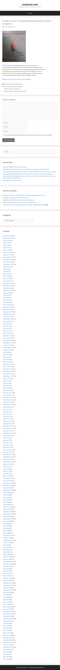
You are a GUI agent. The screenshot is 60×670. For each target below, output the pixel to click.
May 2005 (6, 571)
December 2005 (8, 561)
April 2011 (6, 445)
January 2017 (7, 281)
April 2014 (6, 359)
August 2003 (7, 621)
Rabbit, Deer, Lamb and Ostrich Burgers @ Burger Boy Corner (26, 195)
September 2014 (8, 347)
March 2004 (7, 604)
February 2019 (7, 252)
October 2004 (7, 588)
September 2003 (8, 618)
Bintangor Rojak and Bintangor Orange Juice (22, 202)
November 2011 (8, 428)
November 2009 (8, 485)
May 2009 (6, 500)
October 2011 (7, 431)
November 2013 (8, 371)
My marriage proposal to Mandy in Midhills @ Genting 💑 (30, 205)
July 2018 (6, 269)
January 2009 (7, 509)
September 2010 (8, 462)
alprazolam (7, 86)
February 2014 (7, 364)
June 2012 (6, 412)
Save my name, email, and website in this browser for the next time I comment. (28, 135)
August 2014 (7, 350)
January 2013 (7, 395)
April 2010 (6, 473)
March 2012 (7, 419)
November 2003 (8, 614)
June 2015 (6, 326)
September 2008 (8, 519)
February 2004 (7, 607)
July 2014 (6, 352)
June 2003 (6, 626)
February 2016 (7, 307)
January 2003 (7, 638)
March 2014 (7, 362)
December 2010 (8, 454)
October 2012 (7, 402)
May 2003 (6, 628)
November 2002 (8, 642)
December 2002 (8, 640)
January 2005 (7, 580)
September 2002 (8, 647)
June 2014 (6, 355)
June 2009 (6, 497)
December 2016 (8, 283)
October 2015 (7, 317)
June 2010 (6, 469)
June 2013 (6, 383)
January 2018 (7, 278)
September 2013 (8, 376)
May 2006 (6, 550)
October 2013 (7, 374)
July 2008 (6, 523)
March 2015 (7, 333)
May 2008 (6, 528)
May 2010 (6, 471)
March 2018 (7, 276)
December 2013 (8, 369)
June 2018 (6, 271)
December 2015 (8, 312)
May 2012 (6, 414)
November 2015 (8, 314)
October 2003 (7, 616)
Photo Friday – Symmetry (12, 89)
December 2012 (8, 397)
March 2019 (7, 250)
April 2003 (6, 630)
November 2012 (8, 400)
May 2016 (6, 300)
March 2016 (7, 305)
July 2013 (6, 381)
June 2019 (6, 243)
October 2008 (7, 516)
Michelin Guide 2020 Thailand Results (15, 167)
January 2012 (7, 423)
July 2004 (6, 595)
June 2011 (6, 440)
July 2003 (6, 623)
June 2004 (6, 597)
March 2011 (7, 447)
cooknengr (6, 205)
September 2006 (8, 540)
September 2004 (8, 590)
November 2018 (8, 259)
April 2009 (6, 502)
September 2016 (8, 290)
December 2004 (8, 583)
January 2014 (7, 366)
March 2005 (7, 576)
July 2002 (6, 652)
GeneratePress (40, 667)
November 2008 (8, 514)
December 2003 (8, 611)
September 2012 (8, 404)
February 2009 (7, 507)
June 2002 (6, 654)
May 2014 (6, 357)
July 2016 (6, 295)
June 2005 (6, 569)
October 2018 (7, 262)
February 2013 (7, 393)
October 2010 (7, 459)
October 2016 (7, 288)
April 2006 (6, 552)
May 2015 (6, 328)
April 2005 (6, 573)
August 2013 (7, 378)
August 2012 (7, 407)
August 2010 (7, 464)
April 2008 (6, 531)
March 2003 (7, 633)
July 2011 (6, 438)
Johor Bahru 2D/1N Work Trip (12, 180)
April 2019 (6, 248)
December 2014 (8, 340)
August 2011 (7, 435)
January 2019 (7, 255)
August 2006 (7, 542)
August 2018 (7, 267)
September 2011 (8, 433)
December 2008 (8, 512)
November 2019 (8, 236)
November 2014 (8, 343)
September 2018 (8, 264)
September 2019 (8, 238)
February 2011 (7, 450)
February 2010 (7, 478)
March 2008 (7, 533)
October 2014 (7, 345)
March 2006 (7, 554)
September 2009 (8, 490)
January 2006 (7, 559)
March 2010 (7, 476)
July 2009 (6, 495)
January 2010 (7, 481)
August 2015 (7, 321)
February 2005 (7, 578)
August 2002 (7, 649)
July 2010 (6, 466)
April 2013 (6, 388)
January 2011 (7, 452)
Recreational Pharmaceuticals (13, 84)
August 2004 (7, 592)
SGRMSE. (6, 198)
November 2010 (8, 457)
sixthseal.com (30, 4)
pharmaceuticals (17, 86)
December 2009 (8, 483)
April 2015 (6, 331)
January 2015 (7, 338)
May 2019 (6, 245)
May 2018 (6, 274)
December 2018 (8, 257)
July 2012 (6, 409)
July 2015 (6, 324)
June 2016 (6, 298)
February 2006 (7, 557)
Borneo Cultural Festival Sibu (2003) (15, 91)
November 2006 (8, 535)
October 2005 (7, 566)
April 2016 (6, 302)
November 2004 (8, 585)
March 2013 (7, 390)
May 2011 (6, 443)
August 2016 (7, 293)
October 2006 (7, 538)
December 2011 (8, 426)
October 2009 (7, 488)
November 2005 (8, 564)
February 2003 (7, 635)
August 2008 (7, 521)
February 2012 (7, 421)
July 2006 (6, 545)
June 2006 (6, 547)
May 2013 (6, 385)
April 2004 (6, 602)
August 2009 (7, 492)
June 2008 (6, 526)
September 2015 (8, 319)
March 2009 (7, 504)
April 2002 (6, 659)
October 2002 (7, 645)
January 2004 (7, 609)
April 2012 (6, 416)
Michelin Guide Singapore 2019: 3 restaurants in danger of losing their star (26, 169)
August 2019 (7, 240)
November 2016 (8, 286)
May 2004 (6, 599)
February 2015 (7, 336)
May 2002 (6, 657)
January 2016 (7, 309)
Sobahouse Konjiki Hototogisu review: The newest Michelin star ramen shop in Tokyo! (29, 172)
